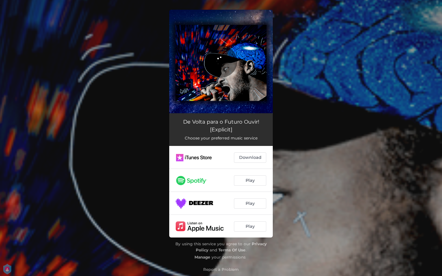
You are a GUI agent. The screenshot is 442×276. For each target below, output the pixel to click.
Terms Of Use (232, 250)
